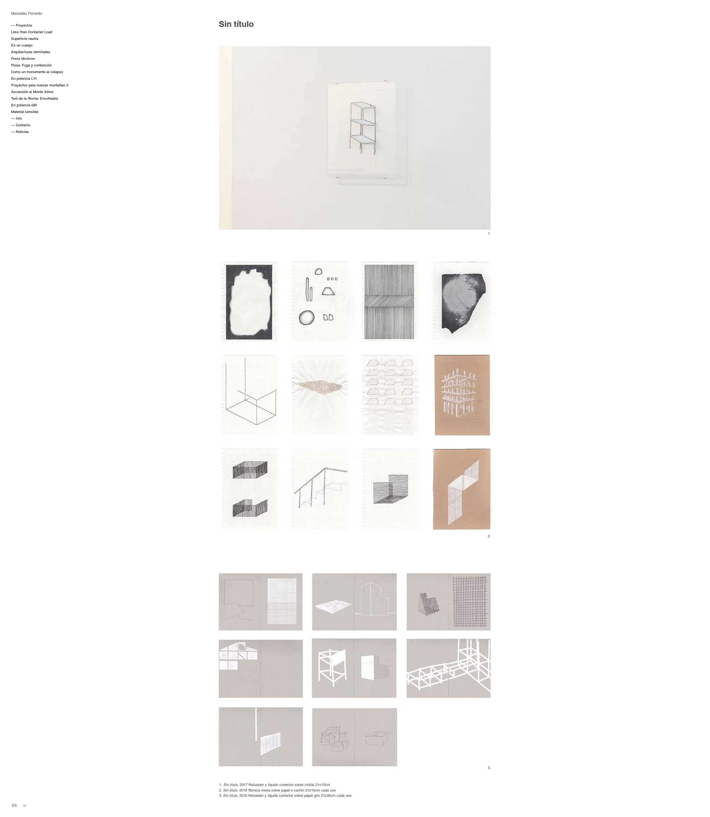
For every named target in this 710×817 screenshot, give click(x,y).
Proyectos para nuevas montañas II (24, 85)
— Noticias (20, 132)
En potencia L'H (23, 78)
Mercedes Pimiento (26, 13)
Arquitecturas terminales (24, 52)
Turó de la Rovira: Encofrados (24, 98)
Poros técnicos (23, 59)
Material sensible (24, 112)
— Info (16, 118)
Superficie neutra (24, 39)
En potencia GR (24, 105)
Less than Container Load (24, 32)
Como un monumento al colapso (24, 72)
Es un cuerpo (21, 45)
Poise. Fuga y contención (24, 65)
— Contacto (20, 125)
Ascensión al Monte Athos (24, 92)
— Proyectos (21, 25)
